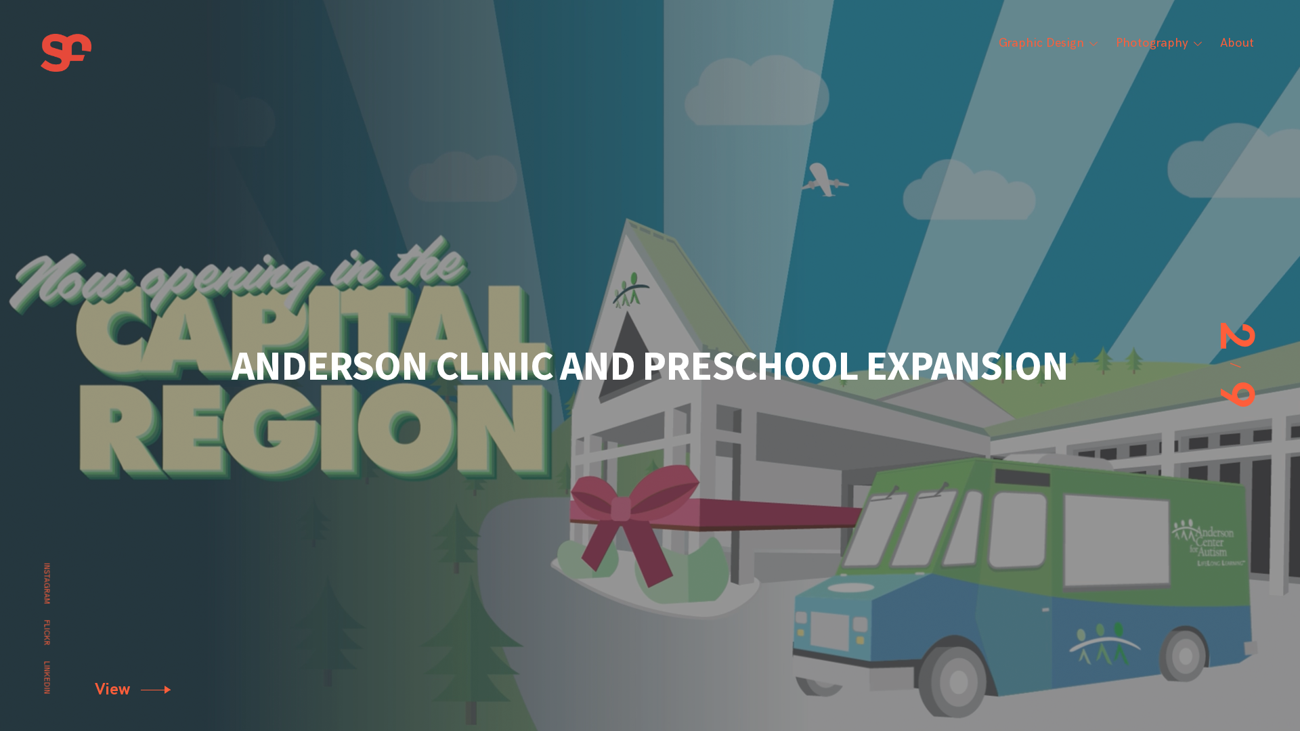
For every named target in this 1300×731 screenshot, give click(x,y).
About (1237, 43)
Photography (1152, 43)
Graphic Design (1041, 43)
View (114, 689)
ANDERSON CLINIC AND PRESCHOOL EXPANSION (650, 365)
